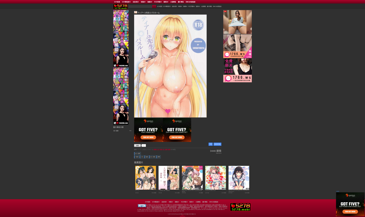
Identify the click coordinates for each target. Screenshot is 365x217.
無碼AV (150, 2)
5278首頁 (117, 2)
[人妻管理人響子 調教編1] (169, 189)
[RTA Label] (142, 207)
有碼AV (143, 2)
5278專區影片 (126, 2)
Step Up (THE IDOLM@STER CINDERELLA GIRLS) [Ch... (239, 191)
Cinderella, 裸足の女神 (210, 190)
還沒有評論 (217, 144)
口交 (158, 149)
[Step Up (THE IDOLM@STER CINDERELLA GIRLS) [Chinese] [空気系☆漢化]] (239, 189)
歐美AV (166, 2)
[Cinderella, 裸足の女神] (215, 189)
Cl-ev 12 (137, 190)
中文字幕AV (158, 2)
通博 (182, 215)
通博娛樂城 (182, 216)
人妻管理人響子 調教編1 (164, 190)
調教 (169, 149)
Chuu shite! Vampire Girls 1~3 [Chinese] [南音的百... (192, 191)
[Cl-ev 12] (145, 189)
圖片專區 (181, 2)
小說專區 (173, 2)
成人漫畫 (165, 149)
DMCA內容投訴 (190, 2)
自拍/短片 (136, 2)
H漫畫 (155, 149)
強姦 (161, 149)
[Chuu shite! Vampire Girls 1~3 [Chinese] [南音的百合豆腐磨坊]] (192, 189)
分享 (210, 144)
